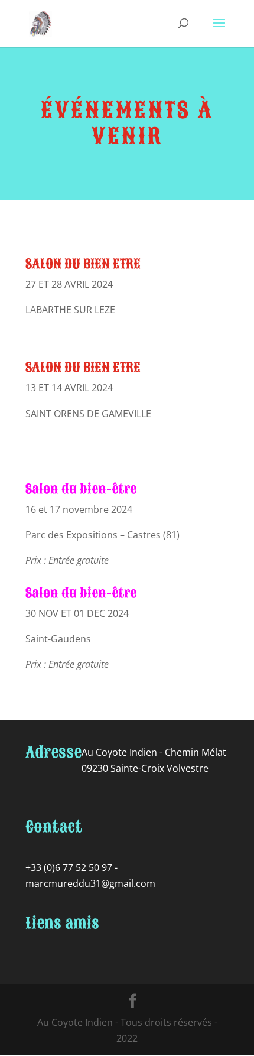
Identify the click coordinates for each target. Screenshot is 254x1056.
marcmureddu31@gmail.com (90, 883)
